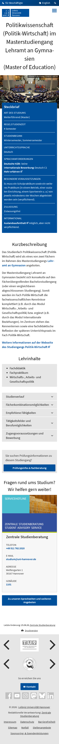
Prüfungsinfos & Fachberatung (29, 468)
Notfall (25, 727)
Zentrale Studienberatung (42, 625)
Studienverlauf (15, 396)
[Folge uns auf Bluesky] (42, 695)
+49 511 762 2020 (15, 548)
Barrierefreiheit (46, 721)
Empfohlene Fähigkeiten (21, 413)
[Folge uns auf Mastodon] (33, 695)
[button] (7, 645)
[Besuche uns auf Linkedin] (50, 695)
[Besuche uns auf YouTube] (17, 695)
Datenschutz (27, 721)
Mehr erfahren (12, 171)
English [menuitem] (46, 2)
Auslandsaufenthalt (15, 223)
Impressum (10, 721)
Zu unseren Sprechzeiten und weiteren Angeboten (29, 600)
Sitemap (12, 727)
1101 (8, 584)
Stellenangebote (42, 727)
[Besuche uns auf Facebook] (8, 695)
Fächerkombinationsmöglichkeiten (27, 405)
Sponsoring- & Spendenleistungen (29, 733)
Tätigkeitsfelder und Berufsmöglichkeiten (19, 423)
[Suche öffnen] (55, 3)
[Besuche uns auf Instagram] (25, 695)
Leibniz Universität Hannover (34, 707)
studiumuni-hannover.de (21, 559)
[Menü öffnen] (54, 13)
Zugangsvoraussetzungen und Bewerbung (24, 435)
